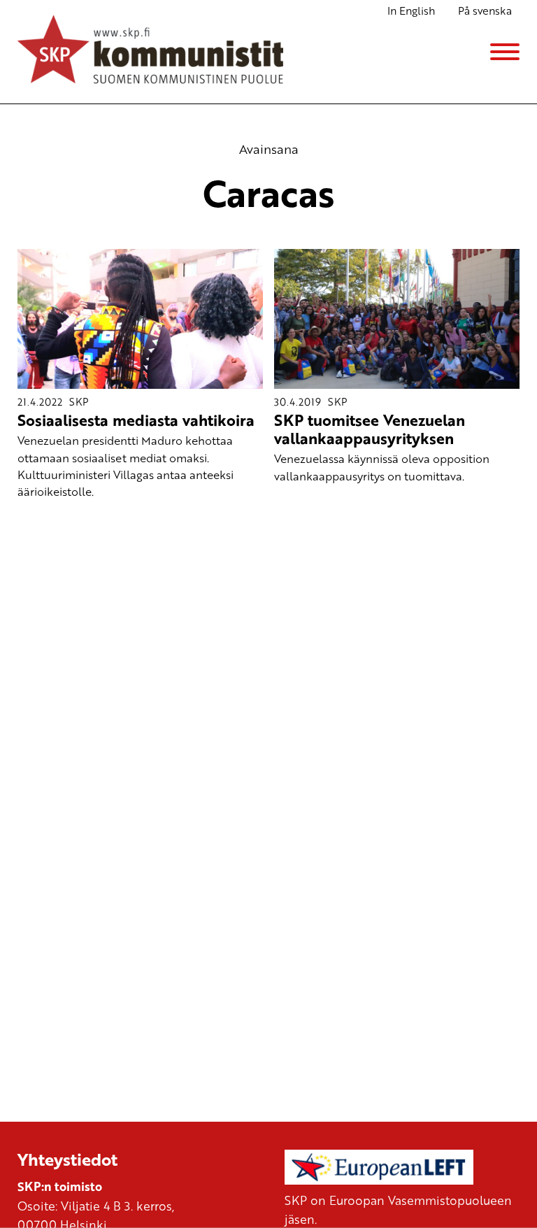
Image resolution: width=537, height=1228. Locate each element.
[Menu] (505, 52)
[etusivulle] (150, 51)
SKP (78, 401)
